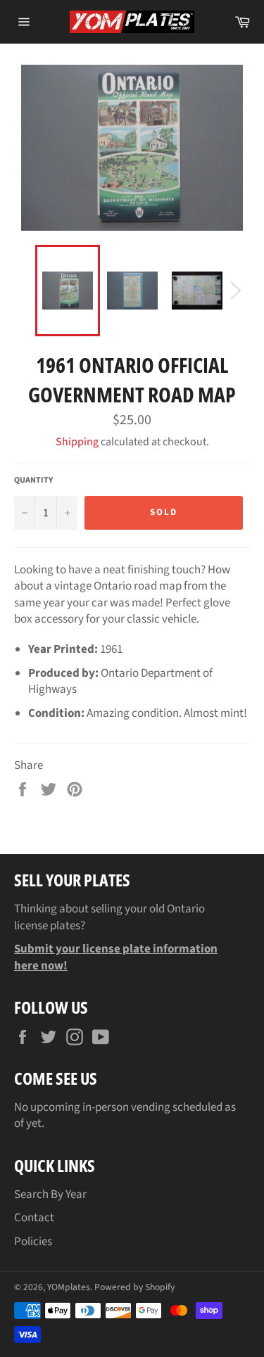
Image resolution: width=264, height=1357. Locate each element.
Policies (33, 1241)
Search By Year (50, 1194)
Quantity (33, 480)
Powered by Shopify (134, 1287)
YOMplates (68, 1287)
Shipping (77, 442)
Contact (34, 1217)
